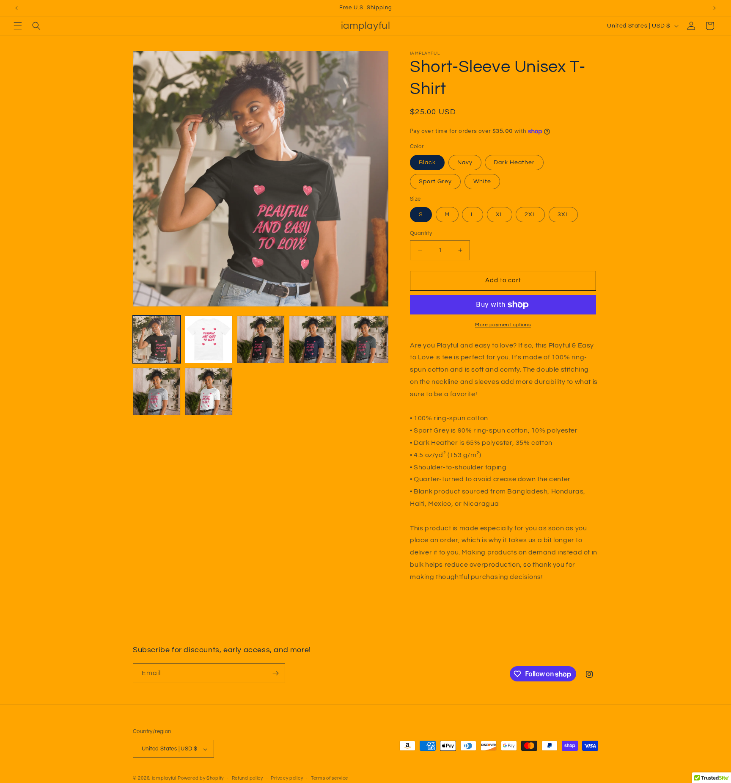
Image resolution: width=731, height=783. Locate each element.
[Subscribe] (275, 673)
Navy (465, 162)
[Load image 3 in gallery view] (261, 339)
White (482, 182)
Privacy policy (287, 778)
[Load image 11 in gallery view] (209, 391)
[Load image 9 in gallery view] (157, 391)
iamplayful (164, 778)
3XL (563, 215)
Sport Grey (435, 182)
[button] (17, 26)
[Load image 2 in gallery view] (209, 339)
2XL (530, 215)
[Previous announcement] (16, 8)
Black (427, 162)
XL (499, 215)
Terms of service (329, 778)
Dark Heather (514, 162)
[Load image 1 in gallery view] (157, 339)
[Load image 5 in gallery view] (313, 339)
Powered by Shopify (201, 778)
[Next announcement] (714, 8)
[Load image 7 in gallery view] (365, 339)
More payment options (503, 325)
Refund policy (247, 778)
